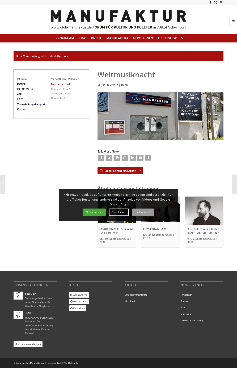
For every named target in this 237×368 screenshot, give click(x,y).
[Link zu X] (215, 2)
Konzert (21, 109)
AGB (182, 307)
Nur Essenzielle (143, 212)
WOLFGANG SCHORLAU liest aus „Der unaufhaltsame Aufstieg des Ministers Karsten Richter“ (39, 325)
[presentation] (204, 211)
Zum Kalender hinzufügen (120, 170)
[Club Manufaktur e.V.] (118, 19)
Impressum (186, 313)
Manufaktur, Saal (60, 84)
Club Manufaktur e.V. (35, 363)
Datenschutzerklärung (191, 320)
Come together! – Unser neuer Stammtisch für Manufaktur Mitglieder (39, 302)
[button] (101, 158)
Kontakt (184, 301)
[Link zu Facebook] (210, 2)
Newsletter (186, 294)
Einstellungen (119, 212)
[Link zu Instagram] (220, 2)
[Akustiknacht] (234, 184)
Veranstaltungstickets (136, 294)
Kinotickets (130, 301)
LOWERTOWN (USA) (154, 229)
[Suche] (181, 38)
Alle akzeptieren (94, 212)
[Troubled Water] (2, 184)
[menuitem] (65, 38)
